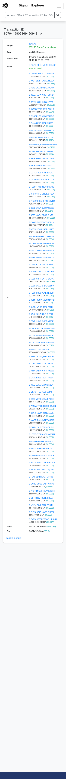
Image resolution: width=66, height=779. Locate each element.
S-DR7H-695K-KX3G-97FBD (41, 102)
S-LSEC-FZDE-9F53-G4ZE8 (41, 265)
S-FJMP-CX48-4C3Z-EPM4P (41, 74)
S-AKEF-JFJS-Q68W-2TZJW (41, 357)
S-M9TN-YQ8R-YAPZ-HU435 (41, 229)
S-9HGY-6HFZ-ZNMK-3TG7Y (41, 194)
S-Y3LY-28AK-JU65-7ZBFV (40, 166)
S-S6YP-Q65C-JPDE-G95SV (41, 286)
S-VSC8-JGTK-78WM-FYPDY (42, 449)
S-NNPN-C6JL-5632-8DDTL (41, 505)
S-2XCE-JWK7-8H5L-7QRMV (41, 470)
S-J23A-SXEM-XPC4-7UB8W (41, 371)
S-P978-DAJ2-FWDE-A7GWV (41, 88)
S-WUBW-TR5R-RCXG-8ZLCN (42, 406)
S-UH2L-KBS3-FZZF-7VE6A (41, 378)
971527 (32, 44)
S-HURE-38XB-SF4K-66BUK (41, 335)
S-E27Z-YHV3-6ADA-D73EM (41, 399)
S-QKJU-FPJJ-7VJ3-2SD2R (41, 392)
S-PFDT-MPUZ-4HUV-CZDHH (42, 491)
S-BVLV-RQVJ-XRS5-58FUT (41, 441)
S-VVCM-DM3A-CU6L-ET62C (41, 137)
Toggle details (13, 537)
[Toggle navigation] (59, 6)
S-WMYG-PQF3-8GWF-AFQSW (43, 144)
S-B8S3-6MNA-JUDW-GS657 (41, 208)
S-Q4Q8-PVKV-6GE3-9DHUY (41, 222)
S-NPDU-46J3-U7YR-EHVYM (41, 257)
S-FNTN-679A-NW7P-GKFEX (41, 512)
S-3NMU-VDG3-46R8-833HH (41, 307)
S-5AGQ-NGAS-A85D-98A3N (41, 413)
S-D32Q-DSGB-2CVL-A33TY (41, 180)
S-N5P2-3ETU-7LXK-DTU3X (42, 65)
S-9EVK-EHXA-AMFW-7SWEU (42, 159)
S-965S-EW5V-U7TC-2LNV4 (41, 385)
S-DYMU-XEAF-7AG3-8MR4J (41, 151)
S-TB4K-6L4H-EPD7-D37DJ (41, 477)
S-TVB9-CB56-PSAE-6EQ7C (41, 293)
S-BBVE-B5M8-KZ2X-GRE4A (41, 236)
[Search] (57, 15)
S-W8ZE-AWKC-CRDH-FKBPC (42, 463)
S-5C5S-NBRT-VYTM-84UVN (41, 279)
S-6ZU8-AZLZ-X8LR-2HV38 (41, 314)
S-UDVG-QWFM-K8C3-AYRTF (42, 434)
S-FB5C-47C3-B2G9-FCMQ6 (41, 187)
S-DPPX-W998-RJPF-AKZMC (41, 364)
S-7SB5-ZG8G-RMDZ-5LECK (41, 455)
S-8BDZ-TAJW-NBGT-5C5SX (41, 95)
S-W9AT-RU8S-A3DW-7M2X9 (41, 116)
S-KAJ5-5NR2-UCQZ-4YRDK (41, 130)
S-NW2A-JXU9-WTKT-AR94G (42, 420)
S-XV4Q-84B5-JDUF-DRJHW (41, 272)
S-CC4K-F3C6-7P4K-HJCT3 (41, 173)
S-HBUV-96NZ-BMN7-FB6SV (41, 243)
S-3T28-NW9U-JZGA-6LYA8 (41, 215)
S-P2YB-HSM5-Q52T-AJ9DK (41, 321)
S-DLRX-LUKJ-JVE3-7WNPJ (41, 342)
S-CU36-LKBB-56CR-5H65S (41, 123)
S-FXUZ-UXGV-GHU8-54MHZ (42, 201)
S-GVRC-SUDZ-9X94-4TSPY (41, 484)
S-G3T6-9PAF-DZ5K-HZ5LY (41, 498)
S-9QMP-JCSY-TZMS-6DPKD (42, 300)
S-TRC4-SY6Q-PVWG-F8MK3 (42, 328)
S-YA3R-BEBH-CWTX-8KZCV (41, 81)
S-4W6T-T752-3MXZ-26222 (40, 349)
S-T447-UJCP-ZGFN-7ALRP (41, 427)
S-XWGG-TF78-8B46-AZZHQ (42, 109)
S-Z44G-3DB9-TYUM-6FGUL (41, 250)
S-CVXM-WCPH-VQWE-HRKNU (43, 519)
